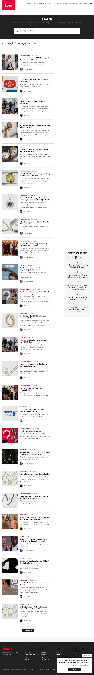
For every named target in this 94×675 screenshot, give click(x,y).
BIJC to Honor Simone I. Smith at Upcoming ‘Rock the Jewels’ (35, 127)
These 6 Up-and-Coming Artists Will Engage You (32, 102)
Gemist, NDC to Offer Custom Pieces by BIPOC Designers (33, 584)
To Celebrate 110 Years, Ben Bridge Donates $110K (32, 389)
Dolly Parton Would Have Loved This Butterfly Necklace (77, 266)
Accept (75, 669)
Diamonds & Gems (40, 4)
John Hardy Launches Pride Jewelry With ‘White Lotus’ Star (34, 223)
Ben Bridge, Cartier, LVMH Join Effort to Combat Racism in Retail (34, 410)
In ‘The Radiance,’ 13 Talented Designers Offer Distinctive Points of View (34, 608)
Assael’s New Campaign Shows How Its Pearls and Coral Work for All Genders (33, 540)
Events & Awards (25, 55)
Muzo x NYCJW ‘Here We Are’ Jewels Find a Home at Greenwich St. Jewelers (35, 453)
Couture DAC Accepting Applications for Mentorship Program (34, 365)
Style (50, 4)
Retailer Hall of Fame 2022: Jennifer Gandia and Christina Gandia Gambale (35, 518)
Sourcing (22, 536)
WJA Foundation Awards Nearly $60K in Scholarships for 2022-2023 (34, 497)
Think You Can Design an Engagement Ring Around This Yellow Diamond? (35, 175)
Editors (22, 99)
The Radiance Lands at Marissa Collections (35, 474)
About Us (58, 652)
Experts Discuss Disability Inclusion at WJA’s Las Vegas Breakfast (33, 245)
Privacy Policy (52, 669)
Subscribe (83, 4)
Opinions (58, 4)
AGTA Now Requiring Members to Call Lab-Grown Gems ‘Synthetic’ (77, 309)
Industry (28, 4)
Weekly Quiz (43, 655)
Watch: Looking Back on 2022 (30, 431)
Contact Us (59, 655)
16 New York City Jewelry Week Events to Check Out (34, 81)
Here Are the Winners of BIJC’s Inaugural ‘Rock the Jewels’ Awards (34, 59)
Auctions (22, 558)
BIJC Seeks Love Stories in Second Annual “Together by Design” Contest (34, 269)
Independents (24, 313)
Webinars (43, 652)
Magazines (74, 4)
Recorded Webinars (25, 289)
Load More (28, 630)
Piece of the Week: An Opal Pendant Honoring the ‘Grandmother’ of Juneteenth (35, 199)
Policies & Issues (25, 219)
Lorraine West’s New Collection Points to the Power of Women (34, 151)
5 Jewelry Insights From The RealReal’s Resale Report (77, 298)
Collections (23, 147)
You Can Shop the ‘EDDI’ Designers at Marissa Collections (33, 317)
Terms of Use (41, 669)
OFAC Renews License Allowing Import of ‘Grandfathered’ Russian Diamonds (77, 287)
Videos (65, 4)
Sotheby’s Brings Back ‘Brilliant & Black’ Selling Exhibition (34, 562)
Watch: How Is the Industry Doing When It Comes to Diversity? (34, 293)
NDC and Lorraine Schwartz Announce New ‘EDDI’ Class (33, 341)
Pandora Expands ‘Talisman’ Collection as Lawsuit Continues (77, 276)
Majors (22, 265)
